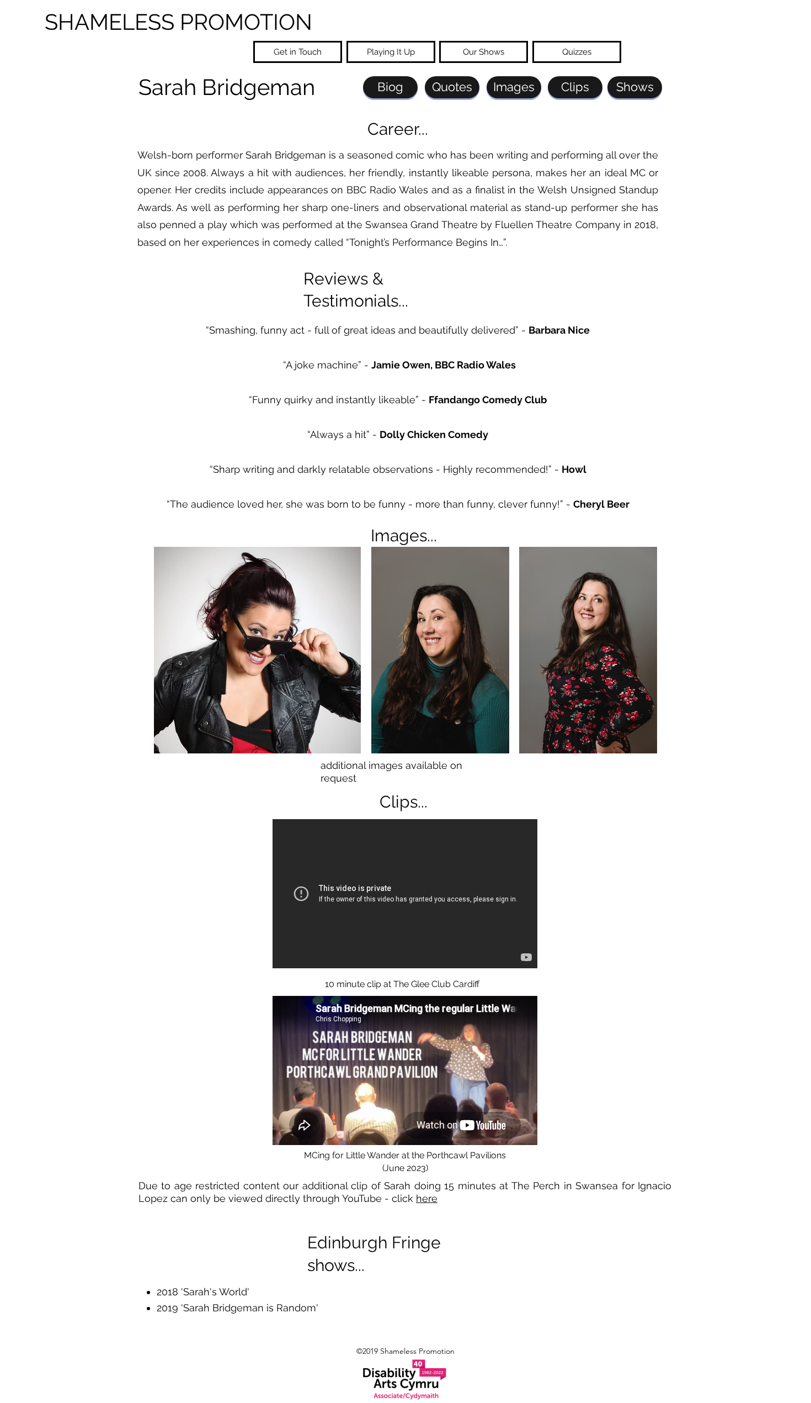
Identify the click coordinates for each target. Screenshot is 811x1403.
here (426, 1198)
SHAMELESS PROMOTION (178, 22)
